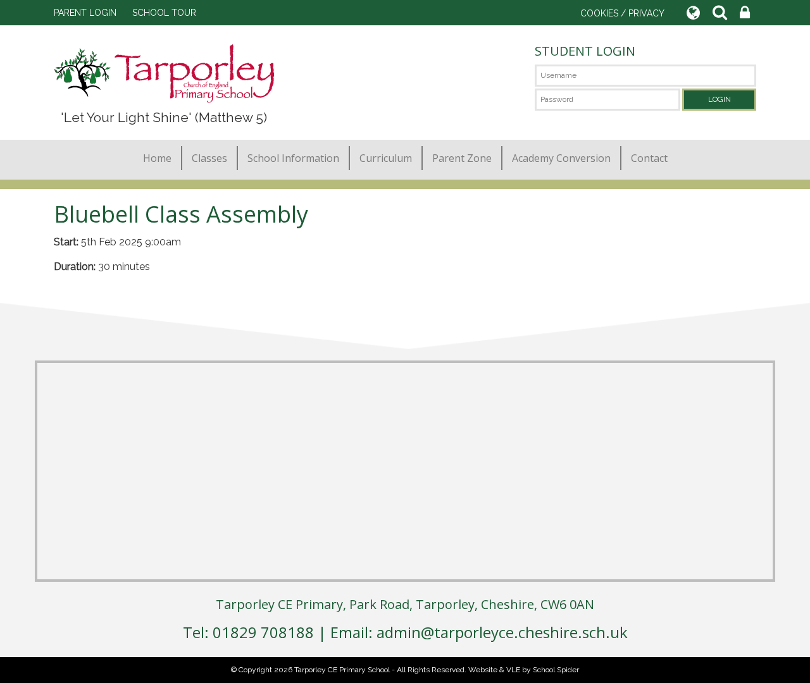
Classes (209, 158)
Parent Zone (462, 158)
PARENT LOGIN (85, 13)
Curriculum (385, 158)
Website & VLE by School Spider (523, 669)
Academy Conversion (561, 158)
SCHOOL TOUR (164, 13)
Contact (649, 158)
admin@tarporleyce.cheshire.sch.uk (502, 632)
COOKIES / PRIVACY (622, 13)
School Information (293, 158)
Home (157, 158)
